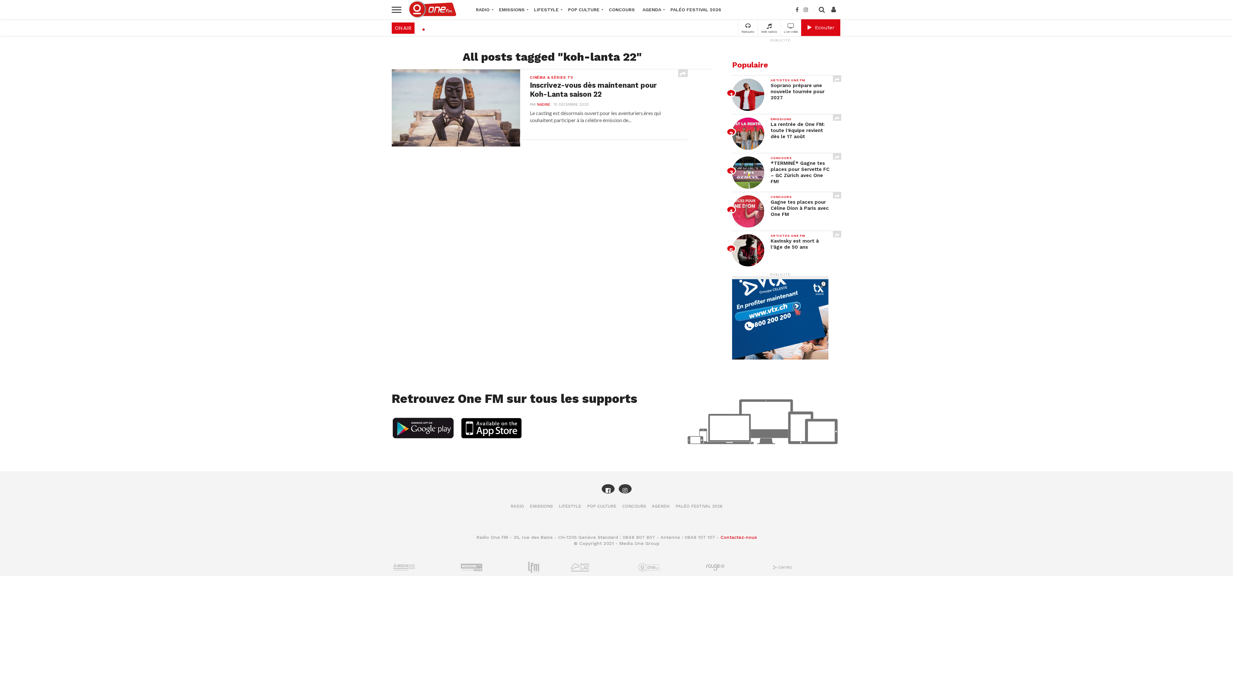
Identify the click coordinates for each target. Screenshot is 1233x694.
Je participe (616, 353)
